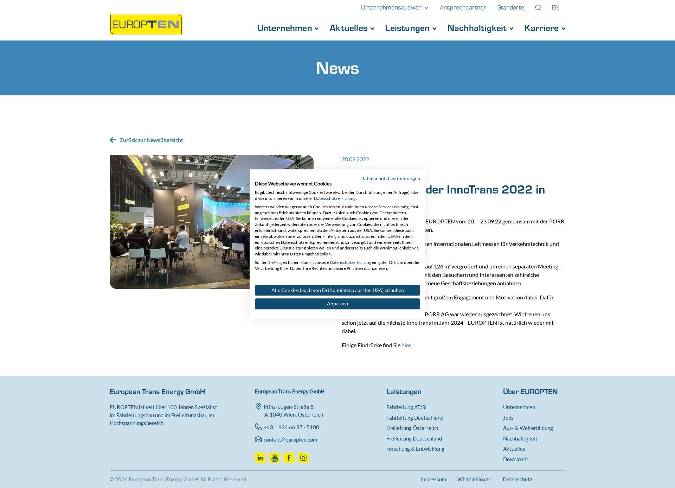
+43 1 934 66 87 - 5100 (291, 427)
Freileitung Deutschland (414, 438)
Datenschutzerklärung (334, 198)
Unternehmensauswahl (393, 7)
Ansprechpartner (463, 7)
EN (556, 7)
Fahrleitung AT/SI (406, 407)
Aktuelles (350, 28)
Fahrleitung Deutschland (414, 417)
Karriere (543, 28)
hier (406, 345)
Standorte (511, 7)
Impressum (433, 479)
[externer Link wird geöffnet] (261, 455)
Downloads (516, 459)
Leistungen (408, 28)
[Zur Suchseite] (538, 7)
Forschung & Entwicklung (415, 448)
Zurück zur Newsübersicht (151, 140)
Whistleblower (474, 479)
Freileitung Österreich (412, 428)
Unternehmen (286, 28)
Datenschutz (517, 479)
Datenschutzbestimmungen (390, 178)
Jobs (508, 417)
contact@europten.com (290, 439)
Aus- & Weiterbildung (528, 428)
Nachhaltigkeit (478, 28)
